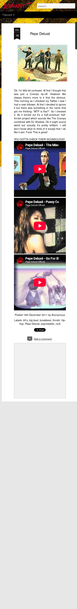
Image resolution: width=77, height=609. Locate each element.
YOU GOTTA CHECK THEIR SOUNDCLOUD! (39, 139)
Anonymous (58, 315)
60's (25, 320)
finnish (56, 320)
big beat (33, 320)
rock (58, 323)
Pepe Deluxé (40, 33)
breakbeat (45, 320)
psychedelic (47, 323)
